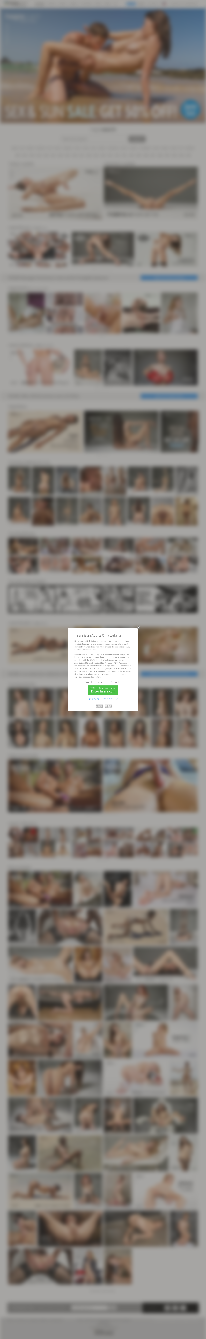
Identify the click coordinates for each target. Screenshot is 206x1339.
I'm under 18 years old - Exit (103, 699)
